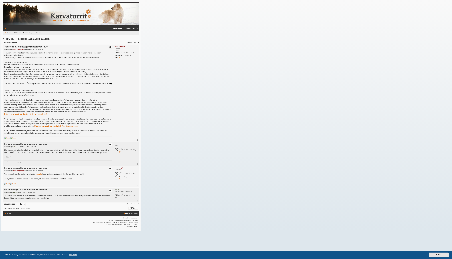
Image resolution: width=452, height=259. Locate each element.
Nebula (39, 174)
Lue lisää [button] (73, 255)
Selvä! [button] (438, 255)
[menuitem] (130, 213)
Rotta (117, 190)
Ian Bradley (134, 218)
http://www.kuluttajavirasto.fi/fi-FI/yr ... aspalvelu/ (25, 114)
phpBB (115, 222)
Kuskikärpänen (120, 46)
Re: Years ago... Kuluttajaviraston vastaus (25, 144)
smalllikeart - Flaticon (131, 220)
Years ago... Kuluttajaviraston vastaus (26, 39)
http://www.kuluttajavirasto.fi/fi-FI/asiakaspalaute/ (56, 126)
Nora (116, 144)
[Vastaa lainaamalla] (110, 47)
